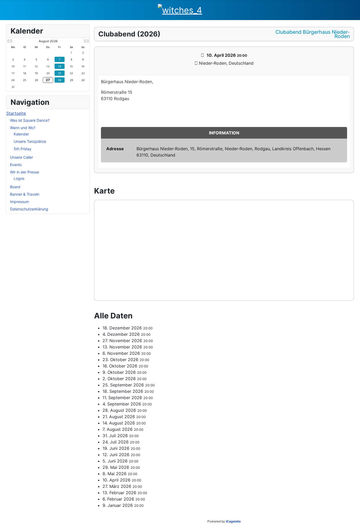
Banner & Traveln (24, 194)
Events (16, 164)
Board (15, 187)
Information (224, 132)
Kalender (21, 134)
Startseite (16, 113)
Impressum (19, 201)
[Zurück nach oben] (353, 521)
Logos (19, 178)
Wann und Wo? (22, 127)
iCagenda (233, 521)
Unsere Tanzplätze (30, 141)
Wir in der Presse (24, 172)
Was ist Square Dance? (30, 120)
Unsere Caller (21, 157)
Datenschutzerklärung (29, 209)
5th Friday (22, 149)
